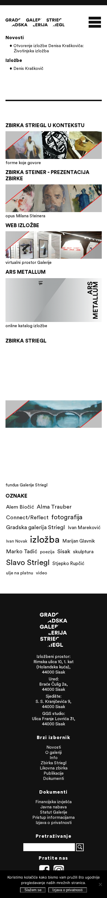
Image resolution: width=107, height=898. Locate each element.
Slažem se (32, 890)
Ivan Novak (16, 541)
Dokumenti (53, 778)
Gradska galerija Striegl (35, 527)
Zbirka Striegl (53, 762)
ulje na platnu (19, 572)
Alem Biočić (20, 506)
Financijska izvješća (53, 801)
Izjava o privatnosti (54, 822)
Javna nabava (53, 806)
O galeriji (53, 752)
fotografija (67, 517)
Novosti (53, 747)
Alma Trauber (54, 506)
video (41, 572)
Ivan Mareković (84, 527)
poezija (47, 551)
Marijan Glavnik (78, 541)
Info (54, 757)
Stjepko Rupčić (68, 563)
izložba (45, 539)
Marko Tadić (21, 551)
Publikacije (54, 773)
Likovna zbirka (53, 768)
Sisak (63, 551)
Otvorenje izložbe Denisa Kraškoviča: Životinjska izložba (48, 48)
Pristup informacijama (53, 817)
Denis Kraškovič (28, 68)
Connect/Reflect (27, 517)
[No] (100, 884)
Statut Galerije (53, 812)
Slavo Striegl (28, 562)
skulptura (83, 551)
